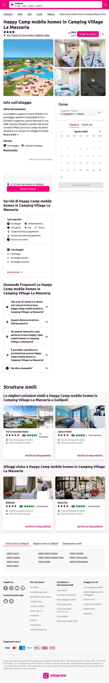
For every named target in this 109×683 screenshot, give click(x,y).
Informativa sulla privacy (40, 597)
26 (74, 170)
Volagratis (8, 14)
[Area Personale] (105, 4)
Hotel (20, 14)
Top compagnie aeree (92, 587)
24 (62, 170)
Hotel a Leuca (13, 561)
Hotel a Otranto (76, 553)
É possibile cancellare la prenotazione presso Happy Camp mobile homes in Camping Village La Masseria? (27, 355)
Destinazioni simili (72, 543)
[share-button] (102, 34)
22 (94, 163)
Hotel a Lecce (13, 553)
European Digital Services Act (64, 610)
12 (74, 156)
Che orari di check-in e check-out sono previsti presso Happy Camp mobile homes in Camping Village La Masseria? (27, 306)
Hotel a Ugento (13, 557)
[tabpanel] (54, 560)
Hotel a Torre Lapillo (79, 557)
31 (62, 177)
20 (81, 163)
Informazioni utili (64, 604)
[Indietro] (62, 131)
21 (87, 163)
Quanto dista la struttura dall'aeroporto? (25, 322)
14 (87, 156)
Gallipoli (50, 14)
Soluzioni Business (38, 629)
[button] (28, 67)
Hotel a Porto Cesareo (48, 553)
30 (100, 170)
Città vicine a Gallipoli (17, 543)
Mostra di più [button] (13, 272)
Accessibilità (62, 616)
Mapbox (34, 159)
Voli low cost (89, 599)
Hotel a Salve (12, 566)
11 (68, 156)
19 (74, 163)
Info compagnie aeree (66, 600)
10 (62, 156)
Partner (33, 620)
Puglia (39, 14)
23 (100, 163)
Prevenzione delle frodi (67, 621)
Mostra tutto (10, 150)
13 (81, 156)
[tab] (17, 543)
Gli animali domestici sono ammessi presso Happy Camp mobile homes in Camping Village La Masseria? (27, 336)
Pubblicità (34, 615)
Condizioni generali (38, 592)
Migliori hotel (89, 609)
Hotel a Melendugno (79, 561)
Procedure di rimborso (66, 595)
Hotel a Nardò (44, 561)
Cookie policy (36, 601)
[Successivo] (100, 131)
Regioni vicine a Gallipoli (45, 543)
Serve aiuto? (62, 590)
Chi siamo (34, 587)
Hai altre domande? (21, 368)
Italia (30, 14)
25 (68, 170)
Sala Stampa (35, 625)
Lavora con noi (36, 611)
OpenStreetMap (46, 159)
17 (62, 163)
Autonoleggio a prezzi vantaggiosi (93, 593)
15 (94, 156)
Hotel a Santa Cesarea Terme (51, 557)
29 (94, 170)
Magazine (87, 613)
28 (87, 170)
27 (81, 170)
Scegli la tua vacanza (92, 604)
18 (68, 163)
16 (100, 156)
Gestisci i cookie (37, 606)
